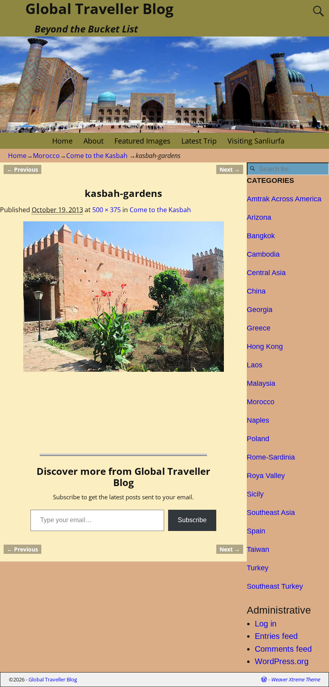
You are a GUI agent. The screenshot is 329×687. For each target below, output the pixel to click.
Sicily (255, 494)
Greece (258, 328)
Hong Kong (265, 346)
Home (62, 141)
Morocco (46, 155)
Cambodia (263, 254)
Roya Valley (266, 476)
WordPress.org (282, 661)
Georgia (259, 310)
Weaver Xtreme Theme (295, 679)
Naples (258, 420)
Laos (254, 365)
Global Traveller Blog (52, 679)
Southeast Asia (271, 513)
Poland (258, 439)
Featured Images (142, 141)
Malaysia (261, 383)
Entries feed (276, 636)
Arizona (259, 217)
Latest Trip (199, 141)
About (93, 141)
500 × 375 (106, 209)
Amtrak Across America (284, 199)
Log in (265, 623)
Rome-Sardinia (271, 457)
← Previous (22, 169)
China (256, 291)
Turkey (257, 568)
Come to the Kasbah (97, 155)
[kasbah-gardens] (123, 296)
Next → (229, 169)
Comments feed (283, 648)
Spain (256, 531)
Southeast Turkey (275, 586)
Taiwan (258, 549)
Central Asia (266, 273)
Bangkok (261, 236)
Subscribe (192, 520)
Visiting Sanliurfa (255, 141)
